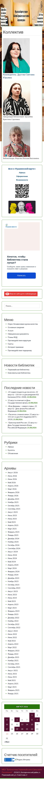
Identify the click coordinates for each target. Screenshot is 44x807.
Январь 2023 (13, 614)
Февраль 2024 (13, 571)
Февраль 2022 (13, 651)
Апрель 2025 (13, 525)
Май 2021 (12, 680)
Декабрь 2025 (13, 499)
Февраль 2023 (13, 611)
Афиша (11, 447)
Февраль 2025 (13, 532)
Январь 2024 (13, 575)
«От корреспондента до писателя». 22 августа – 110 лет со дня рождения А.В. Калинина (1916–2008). (23, 394)
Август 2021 (13, 670)
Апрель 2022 (13, 644)
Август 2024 (13, 552)
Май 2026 (12, 482)
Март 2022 (12, 647)
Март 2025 (12, 529)
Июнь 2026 (12, 479)
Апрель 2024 (13, 565)
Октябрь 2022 (13, 624)
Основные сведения (16, 327)
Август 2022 (13, 631)
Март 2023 (12, 608)
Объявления (13, 453)
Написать (21, 276)
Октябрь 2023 (13, 585)
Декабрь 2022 (13, 618)
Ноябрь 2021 (13, 660)
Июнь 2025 (12, 519)
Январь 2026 (13, 496)
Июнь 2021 (12, 677)
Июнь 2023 (12, 598)
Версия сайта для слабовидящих (22, 294)
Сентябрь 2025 (14, 509)
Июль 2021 (12, 674)
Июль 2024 (12, 555)
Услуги (10, 331)
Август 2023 (13, 591)
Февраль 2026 (13, 492)
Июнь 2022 (12, 637)
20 (22, 729)
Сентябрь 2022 (14, 627)
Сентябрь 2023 (14, 588)
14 (27, 724)
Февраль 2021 (13, 690)
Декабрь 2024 (13, 538)
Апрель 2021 (13, 683)
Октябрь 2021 (13, 664)
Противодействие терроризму (20, 350)
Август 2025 (13, 512)
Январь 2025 (13, 535)
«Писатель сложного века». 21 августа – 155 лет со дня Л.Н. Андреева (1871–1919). (24, 416)
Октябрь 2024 (13, 545)
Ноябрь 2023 (13, 581)
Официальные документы (18, 334)
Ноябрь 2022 (13, 621)
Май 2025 (12, 522)
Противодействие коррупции (19, 340)
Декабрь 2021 (13, 657)
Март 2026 (12, 489)
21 (27, 729)
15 (32, 724)
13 (22, 724)
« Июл (6, 742)
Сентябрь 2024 (14, 548)
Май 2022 (12, 641)
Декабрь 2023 (13, 578)
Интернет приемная (15, 347)
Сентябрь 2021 (14, 667)
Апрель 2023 (13, 604)
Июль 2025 (12, 515)
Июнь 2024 (12, 558)
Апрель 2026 (13, 486)
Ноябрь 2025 (13, 502)
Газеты (10, 344)
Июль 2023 (12, 595)
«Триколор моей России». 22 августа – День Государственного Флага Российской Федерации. (23, 425)
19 (17, 729)
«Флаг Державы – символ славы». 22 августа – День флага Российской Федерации (22, 408)
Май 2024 (12, 562)
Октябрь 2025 (13, 506)
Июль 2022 (12, 634)
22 (32, 729)
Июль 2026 (12, 476)
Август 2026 (13, 472)
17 (7, 729)
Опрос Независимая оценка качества (23, 324)
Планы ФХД (12, 337)
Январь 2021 (13, 693)
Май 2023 (12, 601)
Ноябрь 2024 (13, 542)
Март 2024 (12, 568)
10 (7, 724)
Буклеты (11, 450)
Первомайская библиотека (18, 370)
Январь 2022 (13, 654)
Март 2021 (12, 687)
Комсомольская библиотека (19, 373)
